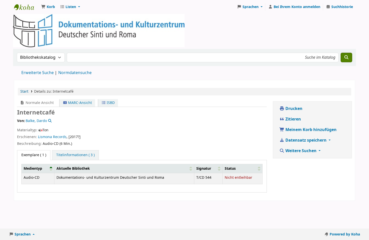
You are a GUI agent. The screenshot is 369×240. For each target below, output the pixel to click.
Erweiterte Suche (37, 73)
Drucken (293, 109)
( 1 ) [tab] (33, 155)
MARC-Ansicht (79, 102)
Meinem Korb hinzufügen (310, 130)
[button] (48, 7)
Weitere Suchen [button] (301, 151)
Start (24, 91)
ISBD (110, 102)
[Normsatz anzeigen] (49, 121)
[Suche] (346, 57)
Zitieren (292, 119)
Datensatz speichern (306, 140)
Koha (26, 7)
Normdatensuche (75, 73)
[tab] (75, 155)
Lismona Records (52, 137)
